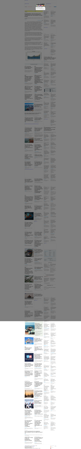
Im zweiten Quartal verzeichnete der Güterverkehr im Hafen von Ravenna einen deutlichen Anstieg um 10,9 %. (53, 176)
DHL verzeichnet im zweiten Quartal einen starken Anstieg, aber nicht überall (53, 188)
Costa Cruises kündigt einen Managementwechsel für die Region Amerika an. (53, 121)
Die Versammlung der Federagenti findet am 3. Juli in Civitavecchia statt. (53, 265)
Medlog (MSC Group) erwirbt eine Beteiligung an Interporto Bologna (29, 439)
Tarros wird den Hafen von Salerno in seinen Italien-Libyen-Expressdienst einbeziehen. (53, 36)
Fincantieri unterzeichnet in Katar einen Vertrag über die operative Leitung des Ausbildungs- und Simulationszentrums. (53, 398)
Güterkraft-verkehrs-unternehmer (53, 260)
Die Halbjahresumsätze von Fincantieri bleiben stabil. (28, 348)
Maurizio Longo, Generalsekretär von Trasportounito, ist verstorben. (53, 151)
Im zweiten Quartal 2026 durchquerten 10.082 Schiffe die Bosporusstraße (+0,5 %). (29, 303)
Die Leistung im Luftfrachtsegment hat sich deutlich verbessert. (46, 370)
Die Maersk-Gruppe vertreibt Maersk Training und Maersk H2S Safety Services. (53, 166)
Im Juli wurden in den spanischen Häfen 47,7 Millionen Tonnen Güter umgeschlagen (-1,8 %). (50, 58)
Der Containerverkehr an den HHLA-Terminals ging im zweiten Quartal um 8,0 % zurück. (53, 113)
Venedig (54, 255)
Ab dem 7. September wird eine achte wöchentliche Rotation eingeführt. (53, 77)
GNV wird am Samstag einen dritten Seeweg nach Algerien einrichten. (46, 204)
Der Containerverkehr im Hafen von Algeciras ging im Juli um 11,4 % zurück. (46, 73)
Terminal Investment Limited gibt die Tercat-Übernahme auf (46, 159)
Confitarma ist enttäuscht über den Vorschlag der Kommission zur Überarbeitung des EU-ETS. (53, 424)
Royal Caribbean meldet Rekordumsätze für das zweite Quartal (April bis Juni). (29, 365)
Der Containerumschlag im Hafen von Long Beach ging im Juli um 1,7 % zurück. (46, 103)
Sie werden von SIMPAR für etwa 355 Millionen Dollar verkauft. (53, 354)
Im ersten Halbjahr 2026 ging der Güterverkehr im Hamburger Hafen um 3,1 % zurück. (38, 197)
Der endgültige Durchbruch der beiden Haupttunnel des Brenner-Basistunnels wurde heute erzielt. (53, 325)
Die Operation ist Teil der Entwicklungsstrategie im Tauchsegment (53, 346)
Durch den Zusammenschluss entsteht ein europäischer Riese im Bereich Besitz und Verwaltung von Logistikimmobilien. (38, 282)
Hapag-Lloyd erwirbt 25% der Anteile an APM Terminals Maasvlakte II (38, 129)
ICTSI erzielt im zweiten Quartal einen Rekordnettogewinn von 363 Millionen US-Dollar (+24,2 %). (46, 231)
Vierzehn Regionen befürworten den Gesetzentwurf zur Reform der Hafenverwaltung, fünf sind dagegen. (53, 358)
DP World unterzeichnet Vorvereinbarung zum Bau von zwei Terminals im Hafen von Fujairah (46, 375)
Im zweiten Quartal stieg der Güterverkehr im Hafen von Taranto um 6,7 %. (53, 81)
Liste (49, 256)
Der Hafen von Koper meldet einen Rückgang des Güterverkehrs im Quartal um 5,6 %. (29, 188)
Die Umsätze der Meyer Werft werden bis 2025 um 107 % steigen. (46, 21)
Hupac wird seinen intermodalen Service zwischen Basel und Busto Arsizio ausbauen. (53, 73)
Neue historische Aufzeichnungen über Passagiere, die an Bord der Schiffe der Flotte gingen (38, 344)
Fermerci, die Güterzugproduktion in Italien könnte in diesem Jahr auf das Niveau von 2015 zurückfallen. (28, 384)
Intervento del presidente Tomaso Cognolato (49, 287)
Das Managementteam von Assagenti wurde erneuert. (53, 366)
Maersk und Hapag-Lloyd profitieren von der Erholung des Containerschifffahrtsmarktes (38, 215)
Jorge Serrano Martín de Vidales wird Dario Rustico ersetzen (53, 125)
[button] (55, 6)
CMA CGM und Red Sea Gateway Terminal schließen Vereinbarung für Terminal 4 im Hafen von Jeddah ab (38, 97)
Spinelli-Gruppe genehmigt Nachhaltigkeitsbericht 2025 (46, 237)
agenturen (45, 260)
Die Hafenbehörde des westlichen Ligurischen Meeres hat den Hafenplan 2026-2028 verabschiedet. (53, 300)
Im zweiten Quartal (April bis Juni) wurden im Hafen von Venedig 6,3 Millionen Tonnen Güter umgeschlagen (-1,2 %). (46, 176)
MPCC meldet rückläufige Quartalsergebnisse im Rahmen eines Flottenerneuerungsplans (46, 45)
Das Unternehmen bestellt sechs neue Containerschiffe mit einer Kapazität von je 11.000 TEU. (53, 139)
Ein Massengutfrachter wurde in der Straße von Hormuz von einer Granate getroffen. (46, 214)
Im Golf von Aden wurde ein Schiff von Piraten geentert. (38, 118)
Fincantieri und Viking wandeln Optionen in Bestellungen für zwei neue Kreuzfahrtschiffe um (29, 119)
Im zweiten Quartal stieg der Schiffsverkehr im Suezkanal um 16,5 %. (38, 295)
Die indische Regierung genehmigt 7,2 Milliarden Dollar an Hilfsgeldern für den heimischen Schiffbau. (38, 384)
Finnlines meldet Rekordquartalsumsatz (53, 237)
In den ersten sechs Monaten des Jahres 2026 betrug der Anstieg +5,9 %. (32, 115)
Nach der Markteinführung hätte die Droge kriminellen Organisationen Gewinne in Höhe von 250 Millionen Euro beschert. (46, 411)
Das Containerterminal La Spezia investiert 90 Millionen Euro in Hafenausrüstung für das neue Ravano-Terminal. (38, 69)
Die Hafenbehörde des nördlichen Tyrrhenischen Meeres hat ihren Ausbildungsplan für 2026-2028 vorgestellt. (53, 312)
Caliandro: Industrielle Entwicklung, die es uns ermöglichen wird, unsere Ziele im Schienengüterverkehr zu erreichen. (29, 443)
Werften (50, 259)
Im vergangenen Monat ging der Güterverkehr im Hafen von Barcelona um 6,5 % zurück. (29, 163)
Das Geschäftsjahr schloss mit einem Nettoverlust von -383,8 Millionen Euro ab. (46, 24)
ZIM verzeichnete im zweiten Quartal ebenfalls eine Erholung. (38, 139)
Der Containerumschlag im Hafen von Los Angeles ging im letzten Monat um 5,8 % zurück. (53, 95)
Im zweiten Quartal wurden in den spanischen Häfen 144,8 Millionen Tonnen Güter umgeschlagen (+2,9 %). (38, 423)
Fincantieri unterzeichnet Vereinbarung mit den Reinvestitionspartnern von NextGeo (53, 342)
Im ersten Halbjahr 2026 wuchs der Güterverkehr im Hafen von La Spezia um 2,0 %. (29, 181)
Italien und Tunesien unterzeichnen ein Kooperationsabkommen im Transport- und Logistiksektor (53, 317)
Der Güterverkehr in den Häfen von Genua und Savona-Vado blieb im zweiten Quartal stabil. (29, 224)
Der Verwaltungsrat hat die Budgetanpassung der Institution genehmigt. (46, 303)
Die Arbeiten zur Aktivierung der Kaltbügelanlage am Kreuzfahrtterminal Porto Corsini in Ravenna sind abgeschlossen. (53, 160)
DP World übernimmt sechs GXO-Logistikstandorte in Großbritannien (46, 188)
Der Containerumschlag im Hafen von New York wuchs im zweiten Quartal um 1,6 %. (46, 222)
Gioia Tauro (50, 252)
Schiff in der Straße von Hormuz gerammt (38, 155)
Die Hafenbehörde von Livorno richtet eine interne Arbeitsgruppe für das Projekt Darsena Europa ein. (49, 129)
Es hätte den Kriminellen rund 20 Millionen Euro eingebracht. (53, 54)
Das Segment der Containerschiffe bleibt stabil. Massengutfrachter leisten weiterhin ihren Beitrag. (53, 209)
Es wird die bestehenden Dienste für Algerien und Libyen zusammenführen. (53, 25)
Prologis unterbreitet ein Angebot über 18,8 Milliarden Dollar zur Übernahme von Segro (38, 278)
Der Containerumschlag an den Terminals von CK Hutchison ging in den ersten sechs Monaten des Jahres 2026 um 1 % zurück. (29, 198)
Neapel (50, 254)
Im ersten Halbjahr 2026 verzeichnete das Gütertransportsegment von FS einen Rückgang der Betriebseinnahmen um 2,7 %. (38, 314)
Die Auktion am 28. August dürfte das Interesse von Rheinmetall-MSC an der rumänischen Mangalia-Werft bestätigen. (38, 243)
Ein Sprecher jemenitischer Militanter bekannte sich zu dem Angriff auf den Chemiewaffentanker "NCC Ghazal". (46, 329)
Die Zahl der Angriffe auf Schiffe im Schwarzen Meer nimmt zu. (53, 415)
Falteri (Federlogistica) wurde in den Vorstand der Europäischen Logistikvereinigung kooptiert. (53, 387)
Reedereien (45, 259)
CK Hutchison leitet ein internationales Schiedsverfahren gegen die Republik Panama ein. (28, 130)
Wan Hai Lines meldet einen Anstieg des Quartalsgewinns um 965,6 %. (53, 135)
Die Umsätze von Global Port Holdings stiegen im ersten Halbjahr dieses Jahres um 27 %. (38, 286)
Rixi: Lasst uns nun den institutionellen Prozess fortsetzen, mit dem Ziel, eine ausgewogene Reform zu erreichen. (53, 362)
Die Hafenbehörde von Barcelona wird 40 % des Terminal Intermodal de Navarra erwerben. (38, 439)
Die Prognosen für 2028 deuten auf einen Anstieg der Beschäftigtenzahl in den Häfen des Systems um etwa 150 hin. (53, 304)
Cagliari (45, 254)
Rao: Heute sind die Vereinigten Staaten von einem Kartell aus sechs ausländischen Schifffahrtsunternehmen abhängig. (38, 361)
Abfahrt (52, 89)
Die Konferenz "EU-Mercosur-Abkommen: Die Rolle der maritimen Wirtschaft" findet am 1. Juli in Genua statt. (47, 266)
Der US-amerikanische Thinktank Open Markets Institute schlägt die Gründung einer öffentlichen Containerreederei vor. (38, 356)
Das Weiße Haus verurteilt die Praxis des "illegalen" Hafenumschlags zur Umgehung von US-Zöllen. (38, 89)
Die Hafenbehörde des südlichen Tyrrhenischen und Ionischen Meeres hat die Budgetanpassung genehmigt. (46, 309)
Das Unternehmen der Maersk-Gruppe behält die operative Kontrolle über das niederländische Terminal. (38, 133)
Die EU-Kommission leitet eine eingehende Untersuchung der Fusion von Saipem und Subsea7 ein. (34, 432)
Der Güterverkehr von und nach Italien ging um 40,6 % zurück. (46, 148)
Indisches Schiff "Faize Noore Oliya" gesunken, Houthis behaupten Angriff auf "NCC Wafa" (38, 270)
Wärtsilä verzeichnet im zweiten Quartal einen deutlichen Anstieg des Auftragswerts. (53, 408)
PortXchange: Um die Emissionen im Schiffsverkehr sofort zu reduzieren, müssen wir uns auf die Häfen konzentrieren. (29, 373)
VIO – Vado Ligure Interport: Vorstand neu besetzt (53, 374)
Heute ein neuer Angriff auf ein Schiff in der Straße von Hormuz (46, 423)
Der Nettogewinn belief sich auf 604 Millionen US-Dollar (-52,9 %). (46, 337)
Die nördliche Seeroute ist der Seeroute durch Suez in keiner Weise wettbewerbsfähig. (29, 242)
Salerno (54, 252)
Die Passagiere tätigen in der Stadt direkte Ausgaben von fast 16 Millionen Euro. (53, 216)
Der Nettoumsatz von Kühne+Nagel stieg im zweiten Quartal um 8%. (46, 366)
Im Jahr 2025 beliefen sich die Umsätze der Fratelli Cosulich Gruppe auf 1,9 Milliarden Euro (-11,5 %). (46, 152)
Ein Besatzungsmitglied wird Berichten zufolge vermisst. (46, 217)
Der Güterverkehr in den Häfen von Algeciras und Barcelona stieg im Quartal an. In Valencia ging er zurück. (46, 342)
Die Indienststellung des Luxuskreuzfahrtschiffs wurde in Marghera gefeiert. (46, 36)
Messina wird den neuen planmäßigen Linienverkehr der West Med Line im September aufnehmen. (53, 22)
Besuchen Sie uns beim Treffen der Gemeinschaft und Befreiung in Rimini (46, 64)
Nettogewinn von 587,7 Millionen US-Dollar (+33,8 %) (46, 98)
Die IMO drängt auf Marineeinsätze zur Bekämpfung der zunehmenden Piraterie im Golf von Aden (29, 97)
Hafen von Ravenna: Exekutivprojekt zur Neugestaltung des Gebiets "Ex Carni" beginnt (53, 65)
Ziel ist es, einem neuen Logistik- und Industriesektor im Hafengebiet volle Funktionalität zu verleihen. (53, 69)
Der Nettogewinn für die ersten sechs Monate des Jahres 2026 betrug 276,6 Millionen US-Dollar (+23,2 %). (46, 17)
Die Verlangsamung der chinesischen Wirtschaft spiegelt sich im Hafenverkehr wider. (38, 105)
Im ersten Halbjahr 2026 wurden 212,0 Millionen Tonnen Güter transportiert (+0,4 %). (29, 428)
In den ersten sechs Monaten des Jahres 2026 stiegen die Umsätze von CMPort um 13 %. (53, 13)
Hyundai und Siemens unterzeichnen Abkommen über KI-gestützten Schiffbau (38, 402)
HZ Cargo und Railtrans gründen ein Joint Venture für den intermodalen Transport (53, 221)
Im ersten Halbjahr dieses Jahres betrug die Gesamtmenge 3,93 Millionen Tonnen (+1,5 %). (29, 151)
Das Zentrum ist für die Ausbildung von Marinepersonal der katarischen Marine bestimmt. (53, 403)
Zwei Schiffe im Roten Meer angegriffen (38, 268)
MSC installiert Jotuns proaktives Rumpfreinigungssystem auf (46, 136)
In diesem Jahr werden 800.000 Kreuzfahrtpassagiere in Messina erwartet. (53, 213)
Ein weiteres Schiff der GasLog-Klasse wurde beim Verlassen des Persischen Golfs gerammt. (53, 231)
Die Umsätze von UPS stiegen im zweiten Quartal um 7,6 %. (46, 334)
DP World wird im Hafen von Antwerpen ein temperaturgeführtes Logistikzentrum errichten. (53, 198)
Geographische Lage (54, 91)
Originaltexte (26, 11)
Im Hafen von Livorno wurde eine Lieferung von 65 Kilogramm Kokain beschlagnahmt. (53, 51)
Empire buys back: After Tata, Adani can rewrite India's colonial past (53, 279)
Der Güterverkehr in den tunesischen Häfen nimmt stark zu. (38, 179)
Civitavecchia (45, 255)
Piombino (50, 255)
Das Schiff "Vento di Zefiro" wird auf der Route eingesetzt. (53, 40)
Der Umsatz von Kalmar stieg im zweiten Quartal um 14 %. (46, 380)
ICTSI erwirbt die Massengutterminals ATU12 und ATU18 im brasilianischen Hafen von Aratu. (53, 350)
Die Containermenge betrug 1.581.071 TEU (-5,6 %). (49, 61)
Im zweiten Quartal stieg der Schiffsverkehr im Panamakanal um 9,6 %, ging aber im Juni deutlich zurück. (38, 251)
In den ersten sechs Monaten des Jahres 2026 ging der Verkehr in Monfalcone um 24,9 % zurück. (38, 379)
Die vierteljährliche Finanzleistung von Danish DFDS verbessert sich (46, 112)
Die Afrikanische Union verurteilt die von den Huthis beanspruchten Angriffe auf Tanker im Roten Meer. (28, 412)
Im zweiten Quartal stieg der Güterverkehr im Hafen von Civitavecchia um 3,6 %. (29, 146)
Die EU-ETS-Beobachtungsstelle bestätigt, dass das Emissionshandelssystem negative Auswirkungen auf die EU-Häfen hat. (38, 326)
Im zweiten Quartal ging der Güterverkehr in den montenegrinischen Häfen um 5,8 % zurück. (46, 144)
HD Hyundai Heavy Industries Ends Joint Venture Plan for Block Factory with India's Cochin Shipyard (46, 280)
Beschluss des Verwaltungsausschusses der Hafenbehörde (46, 353)
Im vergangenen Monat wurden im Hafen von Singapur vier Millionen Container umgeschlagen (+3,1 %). (38, 147)
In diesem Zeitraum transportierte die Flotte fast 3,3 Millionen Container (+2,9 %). (29, 291)
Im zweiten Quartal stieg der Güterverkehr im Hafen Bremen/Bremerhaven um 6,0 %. (33, 113)
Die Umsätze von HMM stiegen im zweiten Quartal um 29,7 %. (28, 207)
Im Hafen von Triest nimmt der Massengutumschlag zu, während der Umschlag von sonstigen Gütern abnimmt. (38, 373)
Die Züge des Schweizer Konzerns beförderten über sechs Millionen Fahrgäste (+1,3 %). (28, 92)
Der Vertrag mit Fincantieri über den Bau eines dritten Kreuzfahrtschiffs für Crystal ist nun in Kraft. (29, 261)
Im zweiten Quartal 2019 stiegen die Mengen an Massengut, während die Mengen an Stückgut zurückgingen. (28, 423)
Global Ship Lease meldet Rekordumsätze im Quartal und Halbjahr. (46, 198)
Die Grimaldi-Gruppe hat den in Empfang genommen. (53, 143)
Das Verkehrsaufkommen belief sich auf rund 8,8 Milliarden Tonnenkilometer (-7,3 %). (38, 319)
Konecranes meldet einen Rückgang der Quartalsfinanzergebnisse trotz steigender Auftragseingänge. (46, 358)
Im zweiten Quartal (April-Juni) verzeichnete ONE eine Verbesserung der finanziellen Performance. (29, 287)
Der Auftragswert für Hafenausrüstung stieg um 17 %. (46, 361)
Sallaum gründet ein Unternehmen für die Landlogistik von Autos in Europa (46, 81)
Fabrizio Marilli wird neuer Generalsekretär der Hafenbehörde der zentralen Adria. (46, 299)
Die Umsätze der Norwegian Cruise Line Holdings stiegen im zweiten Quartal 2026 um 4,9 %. (38, 340)
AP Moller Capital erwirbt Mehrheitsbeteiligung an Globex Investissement (29, 156)
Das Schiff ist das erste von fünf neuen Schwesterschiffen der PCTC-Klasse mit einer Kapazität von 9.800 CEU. (53, 147)
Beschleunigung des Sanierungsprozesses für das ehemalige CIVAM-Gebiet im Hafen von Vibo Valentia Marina (46, 167)
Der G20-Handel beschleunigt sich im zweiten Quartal (28, 67)
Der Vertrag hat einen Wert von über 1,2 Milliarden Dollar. (46, 420)
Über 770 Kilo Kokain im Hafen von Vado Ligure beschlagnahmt (46, 407)
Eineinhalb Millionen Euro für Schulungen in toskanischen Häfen (53, 308)
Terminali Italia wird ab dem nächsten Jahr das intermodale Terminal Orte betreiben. (46, 317)
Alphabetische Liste (53, 90)
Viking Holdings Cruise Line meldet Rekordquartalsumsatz (46, 94)
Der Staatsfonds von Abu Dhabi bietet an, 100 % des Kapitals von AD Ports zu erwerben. (38, 163)
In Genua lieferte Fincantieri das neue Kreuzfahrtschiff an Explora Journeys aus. (38, 412)
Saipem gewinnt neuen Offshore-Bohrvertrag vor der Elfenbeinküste (53, 380)
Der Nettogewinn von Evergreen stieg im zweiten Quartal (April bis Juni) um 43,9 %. (38, 208)
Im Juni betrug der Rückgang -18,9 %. (28, 191)
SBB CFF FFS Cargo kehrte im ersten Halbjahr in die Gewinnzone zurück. (29, 88)
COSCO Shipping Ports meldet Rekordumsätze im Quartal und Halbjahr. (46, 13)
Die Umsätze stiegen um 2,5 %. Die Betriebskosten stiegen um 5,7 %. (53, 116)
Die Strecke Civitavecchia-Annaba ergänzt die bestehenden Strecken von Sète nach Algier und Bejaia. (46, 208)
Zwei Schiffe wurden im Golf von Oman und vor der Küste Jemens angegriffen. (38, 234)
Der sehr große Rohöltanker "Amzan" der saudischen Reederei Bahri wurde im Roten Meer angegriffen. (29, 101)
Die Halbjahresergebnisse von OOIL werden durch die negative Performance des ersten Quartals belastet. (29, 78)
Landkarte (54, 256)
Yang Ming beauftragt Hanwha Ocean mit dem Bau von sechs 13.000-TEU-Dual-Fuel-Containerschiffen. (46, 416)
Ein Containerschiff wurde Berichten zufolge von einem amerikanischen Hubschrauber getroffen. (38, 237)
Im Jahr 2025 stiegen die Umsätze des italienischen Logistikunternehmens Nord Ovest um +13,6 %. (53, 335)
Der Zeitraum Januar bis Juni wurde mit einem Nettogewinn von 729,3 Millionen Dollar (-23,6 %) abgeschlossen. (29, 83)
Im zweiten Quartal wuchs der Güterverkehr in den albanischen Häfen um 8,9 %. (38, 348)
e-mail (33, 446)
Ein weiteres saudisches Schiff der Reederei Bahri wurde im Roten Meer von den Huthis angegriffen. (46, 325)
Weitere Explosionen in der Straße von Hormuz (38, 259)
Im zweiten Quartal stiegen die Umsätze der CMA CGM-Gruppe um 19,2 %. (38, 365)
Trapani (54, 254)
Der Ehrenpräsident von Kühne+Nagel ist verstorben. (53, 44)
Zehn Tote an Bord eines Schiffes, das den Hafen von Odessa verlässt (53, 418)
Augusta (45, 252)
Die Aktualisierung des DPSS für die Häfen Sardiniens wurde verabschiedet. (46, 350)
